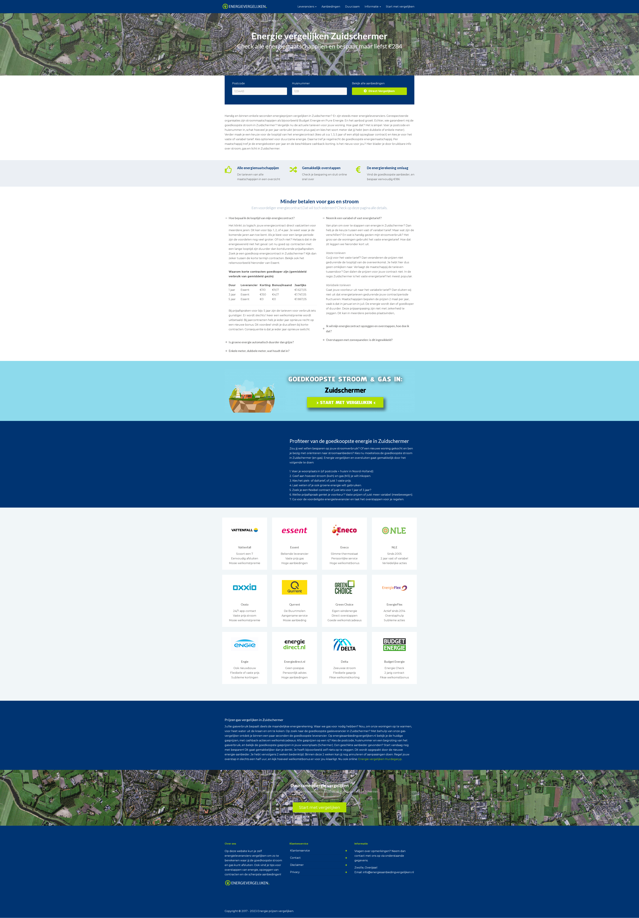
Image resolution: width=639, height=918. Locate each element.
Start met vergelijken (400, 6)
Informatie (372, 6)
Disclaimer (297, 865)
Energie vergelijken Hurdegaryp (380, 759)
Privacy (295, 872)
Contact (295, 857)
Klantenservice (300, 850)
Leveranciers (306, 6)
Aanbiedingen (330, 6)
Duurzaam (352, 6)
